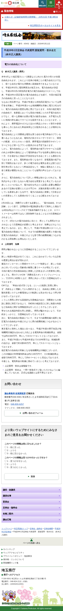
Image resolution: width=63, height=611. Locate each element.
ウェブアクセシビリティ (13, 553)
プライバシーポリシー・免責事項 (17, 556)
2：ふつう (11, 450)
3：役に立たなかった (17, 453)
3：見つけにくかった (17, 467)
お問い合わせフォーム (33, 413)
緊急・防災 (59, 5)
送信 (33, 476)
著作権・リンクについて (13, 559)
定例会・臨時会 (36, 529)
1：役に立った (14, 447)
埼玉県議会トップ (21, 529)
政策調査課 (20, 393)
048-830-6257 (17, 404)
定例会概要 (48, 529)
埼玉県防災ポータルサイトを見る (45, 25)
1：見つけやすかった (17, 461)
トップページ (6, 529)
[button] (43, 4)
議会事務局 (10, 393)
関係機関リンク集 (10, 563)
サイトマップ (9, 549)
